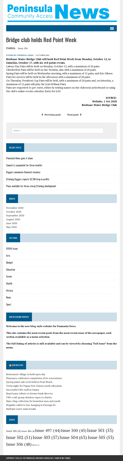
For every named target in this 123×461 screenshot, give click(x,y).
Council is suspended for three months (24, 165)
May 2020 (11, 227)
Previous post (53, 114)
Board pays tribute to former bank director (29, 393)
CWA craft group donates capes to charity (29, 397)
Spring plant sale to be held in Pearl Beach (29, 382)
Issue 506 (19, 444)
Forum (9, 276)
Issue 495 (13, 431)
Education (10, 269)
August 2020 (13, 219)
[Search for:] (57, 130)
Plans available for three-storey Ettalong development (31, 186)
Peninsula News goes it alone (19, 158)
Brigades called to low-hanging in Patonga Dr (31, 405)
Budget (9, 262)
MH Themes (66, 458)
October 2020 (13, 211)
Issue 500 (73, 430)
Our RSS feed (17, 365)
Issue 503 (46, 437)
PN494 (35, 445)
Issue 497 (47, 430)
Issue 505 (101, 437)
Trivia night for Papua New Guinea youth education (34, 385)
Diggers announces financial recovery (23, 172)
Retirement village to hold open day (25, 374)
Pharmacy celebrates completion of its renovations (34, 378)
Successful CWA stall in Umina (22, 389)
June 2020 (11, 223)
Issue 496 (27, 431)
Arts (8, 255)
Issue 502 (19, 437)
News (8, 297)
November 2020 (14, 207)
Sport (8, 304)
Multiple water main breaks (21, 409)
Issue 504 (22, 48)
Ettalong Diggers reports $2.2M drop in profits (27, 179)
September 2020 (15, 215)
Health (9, 283)
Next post (72, 114)
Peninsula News (25, 55)
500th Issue (12, 248)
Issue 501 (100, 430)
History (9, 290)
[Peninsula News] (61, 12)
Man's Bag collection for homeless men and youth (33, 401)
